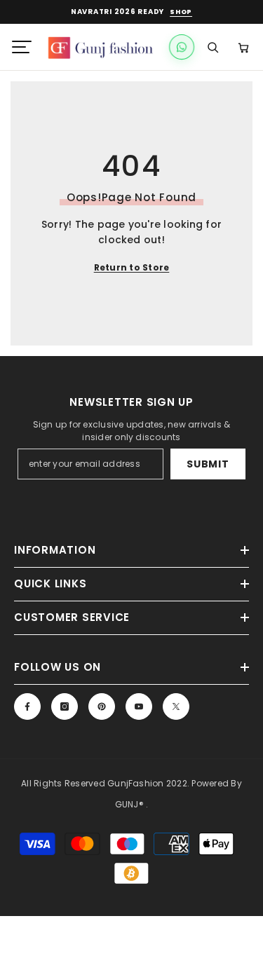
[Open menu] (21, 47)
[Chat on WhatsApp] (181, 47)
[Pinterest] (101, 706)
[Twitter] (176, 706)
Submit (208, 464)
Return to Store (132, 267)
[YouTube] (139, 706)
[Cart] (243, 47)
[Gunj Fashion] (103, 47)
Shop (181, 12)
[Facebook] (27, 706)
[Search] (212, 47)
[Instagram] (64, 706)
